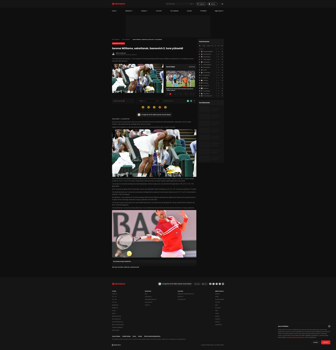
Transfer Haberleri (117, 327)
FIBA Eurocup (148, 302)
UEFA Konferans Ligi (117, 322)
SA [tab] (218, 45)
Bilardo (217, 316)
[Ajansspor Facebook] (210, 284)
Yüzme (216, 313)
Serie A (114, 313)
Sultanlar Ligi (181, 299)
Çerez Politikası (116, 336)
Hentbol (217, 294)
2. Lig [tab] (208, 45)
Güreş (217, 296)
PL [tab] (212, 45)
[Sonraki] (193, 94)
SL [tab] (199, 45)
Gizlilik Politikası (126, 336)
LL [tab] (215, 45)
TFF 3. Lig (114, 302)
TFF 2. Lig (114, 299)
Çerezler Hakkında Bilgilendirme (296, 337)
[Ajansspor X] (213, 284)
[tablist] (211, 45)
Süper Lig (114, 294)
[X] (194, 101)
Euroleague (148, 296)
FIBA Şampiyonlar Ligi (150, 299)
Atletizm (217, 302)
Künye (134, 336)
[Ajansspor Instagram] (217, 284)
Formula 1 (159, 11)
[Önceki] (167, 94)
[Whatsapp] (188, 101)
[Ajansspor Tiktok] (220, 284)
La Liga (114, 310)
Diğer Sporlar (219, 11)
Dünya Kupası (115, 330)
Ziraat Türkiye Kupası (118, 324)
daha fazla (192, 67)
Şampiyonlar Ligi (116, 316)
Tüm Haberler (174, 11)
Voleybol (143, 11)
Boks (216, 305)
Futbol (114, 11)
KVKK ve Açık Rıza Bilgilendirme (152, 336)
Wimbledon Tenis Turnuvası (118, 43)
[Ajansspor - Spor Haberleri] (118, 4)
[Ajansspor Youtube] (223, 284)
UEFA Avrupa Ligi (116, 319)
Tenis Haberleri (126, 39)
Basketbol (128, 11)
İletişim (140, 336)
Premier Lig (115, 308)
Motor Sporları (219, 299)
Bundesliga (115, 305)
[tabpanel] (211, 72)
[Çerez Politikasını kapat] (329, 326)
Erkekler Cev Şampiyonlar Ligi (186, 294)
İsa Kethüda (122, 53)
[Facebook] (191, 101)
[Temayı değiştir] (221, 3)
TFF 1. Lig (114, 296)
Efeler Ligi (180, 296)
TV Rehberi (203, 11)
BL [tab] (222, 45)
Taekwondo (218, 324)
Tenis (216, 310)
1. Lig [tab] (204, 45)
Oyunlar (189, 11)
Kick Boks (218, 308)
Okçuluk (217, 322)
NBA (146, 294)
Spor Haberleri (115, 39)
